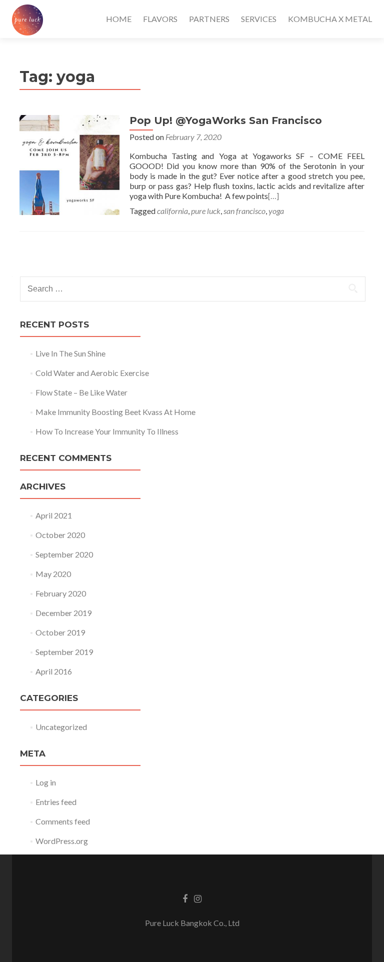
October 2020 (60, 535)
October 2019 (60, 632)
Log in (46, 782)
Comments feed (63, 821)
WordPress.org (62, 841)
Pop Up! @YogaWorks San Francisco (226, 120)
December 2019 (64, 613)
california (172, 211)
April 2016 (54, 671)
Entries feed (56, 801)
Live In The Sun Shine (71, 353)
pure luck (205, 211)
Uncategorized (61, 727)
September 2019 (64, 651)
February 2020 (61, 593)
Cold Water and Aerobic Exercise (92, 373)
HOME (119, 19)
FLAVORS (160, 19)
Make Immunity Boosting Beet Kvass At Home (116, 411)
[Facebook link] (185, 898)
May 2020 (53, 573)
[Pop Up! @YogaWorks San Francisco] (70, 163)
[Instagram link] (198, 898)
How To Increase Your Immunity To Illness (107, 431)
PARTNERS (209, 19)
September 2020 (64, 554)
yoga (276, 211)
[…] (273, 195)
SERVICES (258, 19)
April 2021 (54, 515)
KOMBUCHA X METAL (330, 19)
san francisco (245, 211)
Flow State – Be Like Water (82, 392)
